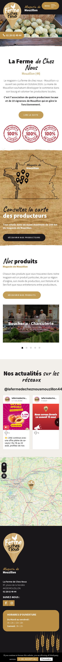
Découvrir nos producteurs (24, 237)
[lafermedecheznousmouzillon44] (7, 399)
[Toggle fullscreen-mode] (4, 476)
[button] (22, 348)
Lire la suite (31, 115)
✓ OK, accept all (28, 659)
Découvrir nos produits (22, 295)
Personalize (46, 659)
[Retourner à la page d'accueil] (12, 28)
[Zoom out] (4, 470)
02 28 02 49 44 (13, 35)
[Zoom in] (4, 465)
